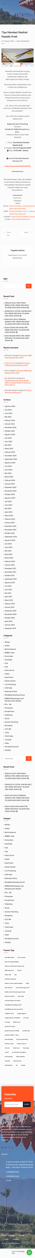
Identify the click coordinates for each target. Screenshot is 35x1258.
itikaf (27, 983)
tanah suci (16, 1048)
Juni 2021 (8, 590)
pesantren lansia (10, 1026)
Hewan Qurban (10, 681)
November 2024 (10, 456)
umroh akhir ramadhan (19, 1052)
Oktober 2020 (10, 618)
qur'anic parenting (22, 1039)
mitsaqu (7, 1022)
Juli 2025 (8, 438)
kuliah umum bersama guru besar (15, 992)
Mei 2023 (8, 508)
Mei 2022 (8, 551)
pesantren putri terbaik (12, 1031)
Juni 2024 (8, 470)
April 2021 (8, 597)
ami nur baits (21, 957)
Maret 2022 (9, 558)
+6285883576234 (12, 1172)
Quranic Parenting (11, 722)
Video (7, 743)
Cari (5, 279)
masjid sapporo (21, 1013)
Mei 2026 (8, 417)
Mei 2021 (8, 593)
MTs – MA (8, 704)
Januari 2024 (10, 484)
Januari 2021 (9, 607)
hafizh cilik (8, 975)
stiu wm (7, 1048)
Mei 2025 (8, 445)
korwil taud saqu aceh (22, 988)
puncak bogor (9, 1039)
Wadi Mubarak (10, 363)
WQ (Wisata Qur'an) (11, 747)
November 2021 (10, 572)
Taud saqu (26, 1048)
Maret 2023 (9, 516)
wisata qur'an (17, 1061)
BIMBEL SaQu (9, 653)
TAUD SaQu (9, 736)
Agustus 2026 (10, 406)
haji (15, 975)
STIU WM (8, 729)
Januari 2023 (10, 523)
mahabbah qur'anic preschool (14, 1009)
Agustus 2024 (10, 463)
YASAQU (8, 750)
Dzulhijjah (8, 660)
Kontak (21, 1235)
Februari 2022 (10, 561)
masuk (19, 255)
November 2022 (10, 530)
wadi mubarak (20, 1056)
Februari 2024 (10, 480)
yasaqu (23, 1065)
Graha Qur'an (9, 670)
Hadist (7, 674)
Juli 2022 (8, 544)
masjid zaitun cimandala (12, 1018)
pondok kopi (26, 1031)
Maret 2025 (9, 449)
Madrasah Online (11, 691)
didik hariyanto (9, 970)
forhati (19, 970)
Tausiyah (8, 740)
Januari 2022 (10, 565)
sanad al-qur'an (21, 1044)
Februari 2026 (10, 420)
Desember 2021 (10, 568)
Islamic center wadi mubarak (14, 983)
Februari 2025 (10, 452)
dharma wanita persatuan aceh (14, 966)
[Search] (29, 758)
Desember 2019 (10, 628)
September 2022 (11, 537)
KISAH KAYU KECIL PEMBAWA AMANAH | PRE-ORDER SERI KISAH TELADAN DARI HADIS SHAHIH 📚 (17, 321)
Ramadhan (9, 725)
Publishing (8, 715)
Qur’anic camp (9, 1044)
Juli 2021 (8, 586)
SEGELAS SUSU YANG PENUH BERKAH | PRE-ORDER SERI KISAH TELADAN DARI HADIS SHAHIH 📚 (17, 305)
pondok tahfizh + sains (12, 1035)
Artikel (7, 646)
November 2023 (10, 491)
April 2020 (8, 621)
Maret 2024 (9, 477)
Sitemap (16, 1239)
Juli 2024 (8, 466)
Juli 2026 (8, 410)
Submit (26, 1104)
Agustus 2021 (10, 583)
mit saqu (26, 1018)
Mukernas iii (16, 1022)
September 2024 (11, 459)
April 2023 (8, 512)
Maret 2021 (9, 600)
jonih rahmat (9, 988)
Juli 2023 (8, 501)
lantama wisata (10, 996)
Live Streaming (10, 684)
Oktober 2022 (10, 533)
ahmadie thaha (9, 957)
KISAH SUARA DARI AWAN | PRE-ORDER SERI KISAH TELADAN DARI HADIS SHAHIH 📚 (17, 330)
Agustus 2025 (10, 434)
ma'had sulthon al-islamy (13, 1000)
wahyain (7, 1061)
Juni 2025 (8, 442)
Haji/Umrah (9, 677)
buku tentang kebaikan (12, 962)
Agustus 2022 (10, 540)
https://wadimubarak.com (20, 219)
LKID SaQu (8, 688)
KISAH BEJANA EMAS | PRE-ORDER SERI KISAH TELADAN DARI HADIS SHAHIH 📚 (17, 338)
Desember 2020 (10, 611)
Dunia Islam (9, 656)
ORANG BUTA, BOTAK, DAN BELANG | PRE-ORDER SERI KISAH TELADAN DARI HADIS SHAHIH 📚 (18, 313)
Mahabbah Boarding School (15, 695)
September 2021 (11, 579)
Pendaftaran (9, 711)
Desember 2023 (10, 487)
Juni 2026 (8, 413)
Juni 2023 (8, 505)
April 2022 (8, 554)
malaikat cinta (9, 1013)
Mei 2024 (8, 473)
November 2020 (10, 614)
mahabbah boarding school (13, 1005)
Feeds (6, 1239)
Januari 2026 (10, 424)
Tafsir (7, 733)
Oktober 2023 (10, 494)
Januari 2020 (10, 625)
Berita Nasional (10, 649)
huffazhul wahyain (10, 979)
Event (3, 1235)
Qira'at (7, 718)
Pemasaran (9, 708)
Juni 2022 (8, 547)
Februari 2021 (10, 604)
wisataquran (9, 1065)
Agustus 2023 (10, 498)
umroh (7, 1052)
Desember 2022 (10, 526)
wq (17, 1065)
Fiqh (6, 663)
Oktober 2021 (9, 575)
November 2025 (10, 427)
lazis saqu (21, 996)
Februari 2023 (10, 519)
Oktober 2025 (10, 431)
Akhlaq (7, 642)
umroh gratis (9, 1056)
